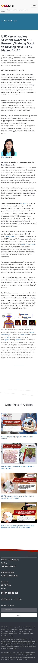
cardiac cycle (24, 335)
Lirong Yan (5, 157)
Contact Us (5, 582)
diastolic (18, 340)
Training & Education (8, 566)
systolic (7, 340)
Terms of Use (18, 599)
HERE (19, 655)
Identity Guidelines (6, 599)
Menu (34, 6)
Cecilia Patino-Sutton (28, 244)
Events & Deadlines (7, 572)
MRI (8, 337)
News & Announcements (9, 576)
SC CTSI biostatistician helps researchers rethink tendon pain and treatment (17, 497)
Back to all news (10, 21)
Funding (4, 563)
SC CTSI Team (6, 585)
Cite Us (3, 588)
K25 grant (23, 203)
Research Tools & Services (10, 560)
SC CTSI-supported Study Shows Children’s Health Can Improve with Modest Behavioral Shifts (17, 527)
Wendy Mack (10, 236)
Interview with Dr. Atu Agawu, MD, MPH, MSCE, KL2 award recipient (18, 467)
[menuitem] (19, 559)
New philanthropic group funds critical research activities (17, 438)
